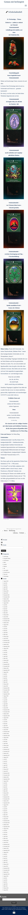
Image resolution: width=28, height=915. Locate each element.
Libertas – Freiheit (19, 533)
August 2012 (6, 876)
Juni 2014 (5, 832)
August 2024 (6, 602)
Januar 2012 (6, 889)
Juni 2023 (5, 628)
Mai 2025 (5, 585)
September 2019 (7, 715)
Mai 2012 (5, 882)
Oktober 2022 (6, 644)
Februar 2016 (6, 792)
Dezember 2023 (6, 618)
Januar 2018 (6, 747)
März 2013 (6, 862)
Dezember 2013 (6, 844)
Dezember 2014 (6, 820)
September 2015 (7, 802)
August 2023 (6, 624)
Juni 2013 (5, 856)
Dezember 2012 (6, 868)
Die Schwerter (6, 560)
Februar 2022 (6, 660)
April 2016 (6, 789)
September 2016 (7, 779)
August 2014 (6, 828)
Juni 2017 (5, 761)
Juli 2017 (5, 759)
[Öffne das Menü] (26, 6)
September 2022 (7, 646)
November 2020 (6, 690)
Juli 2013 (5, 854)
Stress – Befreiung (8, 530)
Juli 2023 (5, 626)
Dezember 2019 (6, 709)
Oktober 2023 (6, 622)
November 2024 (6, 596)
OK (14, 912)
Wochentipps (6, 576)
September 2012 (7, 874)
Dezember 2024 (6, 594)
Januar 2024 (6, 616)
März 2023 (6, 634)
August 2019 (6, 717)
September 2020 (7, 693)
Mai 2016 (5, 787)
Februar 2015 (6, 816)
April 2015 (6, 812)
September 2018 (7, 735)
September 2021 (7, 670)
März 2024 (6, 612)
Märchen (5, 566)
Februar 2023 (6, 636)
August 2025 (6, 581)
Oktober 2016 (6, 777)
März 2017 (6, 767)
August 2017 (6, 757)
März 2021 (6, 682)
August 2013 (6, 852)
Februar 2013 (6, 864)
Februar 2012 (6, 888)
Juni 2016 (5, 785)
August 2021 (6, 672)
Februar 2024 (6, 614)
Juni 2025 (5, 583)
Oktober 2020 (6, 691)
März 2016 (6, 790)
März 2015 (6, 814)
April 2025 (6, 587)
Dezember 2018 (6, 731)
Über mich (5, 574)
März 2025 (6, 589)
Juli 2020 (5, 697)
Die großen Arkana (7, 558)
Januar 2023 (6, 638)
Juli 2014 (5, 830)
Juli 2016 (5, 783)
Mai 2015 (5, 810)
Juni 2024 (5, 606)
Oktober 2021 (6, 668)
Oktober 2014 (6, 824)
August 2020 (6, 695)
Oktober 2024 (6, 598)
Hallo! (5, 562)
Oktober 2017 (6, 753)
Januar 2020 (6, 707)
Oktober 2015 (6, 800)
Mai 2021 (5, 678)
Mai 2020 (5, 701)
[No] (26, 910)
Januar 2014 (6, 842)
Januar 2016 (6, 794)
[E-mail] (2, 542)
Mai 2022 (5, 654)
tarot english (6, 570)
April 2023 (6, 632)
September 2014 (7, 826)
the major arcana (7, 572)
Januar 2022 (6, 662)
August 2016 (6, 781)
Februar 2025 (6, 591)
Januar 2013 (6, 866)
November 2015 (6, 798)
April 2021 (6, 680)
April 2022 (6, 656)
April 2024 (6, 610)
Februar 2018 (6, 745)
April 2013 (6, 860)
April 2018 (6, 743)
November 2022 (6, 642)
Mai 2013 (5, 858)
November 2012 (6, 870)
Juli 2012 (5, 878)
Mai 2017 (5, 763)
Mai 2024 (5, 608)
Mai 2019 (5, 723)
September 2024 (7, 600)
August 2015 (6, 804)
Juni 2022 (5, 652)
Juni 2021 (5, 676)
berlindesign (6, 556)
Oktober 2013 (6, 848)
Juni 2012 (5, 880)
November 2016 (6, 775)
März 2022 (6, 658)
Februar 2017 (6, 769)
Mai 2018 (5, 741)
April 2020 (6, 703)
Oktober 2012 (6, 872)
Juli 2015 (5, 806)
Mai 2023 (5, 630)
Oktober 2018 (6, 733)
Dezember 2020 (6, 688)
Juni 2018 (5, 739)
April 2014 (6, 836)
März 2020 (6, 705)
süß (4, 568)
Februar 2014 (6, 840)
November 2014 (6, 822)
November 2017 (6, 751)
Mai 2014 (5, 834)
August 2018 (6, 737)
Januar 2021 (6, 686)
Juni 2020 (5, 699)
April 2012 (6, 884)
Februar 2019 (6, 727)
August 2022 (6, 648)
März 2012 (6, 886)
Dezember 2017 (6, 749)
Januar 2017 (6, 771)
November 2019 (6, 711)
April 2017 (6, 765)
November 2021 (6, 666)
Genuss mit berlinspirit (14, 2)
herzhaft (5, 564)
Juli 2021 (5, 674)
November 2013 (6, 846)
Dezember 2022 (6, 640)
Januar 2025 (6, 593)
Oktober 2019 (6, 713)
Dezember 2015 (6, 796)
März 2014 (6, 838)
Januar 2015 (6, 818)
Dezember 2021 (6, 664)
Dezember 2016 (6, 773)
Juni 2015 (5, 808)
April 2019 (6, 725)
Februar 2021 (6, 684)
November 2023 (6, 620)
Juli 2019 (5, 719)
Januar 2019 (6, 729)
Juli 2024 (5, 604)
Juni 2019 (5, 721)
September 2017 (7, 755)
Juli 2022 (5, 650)
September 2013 (7, 850)
